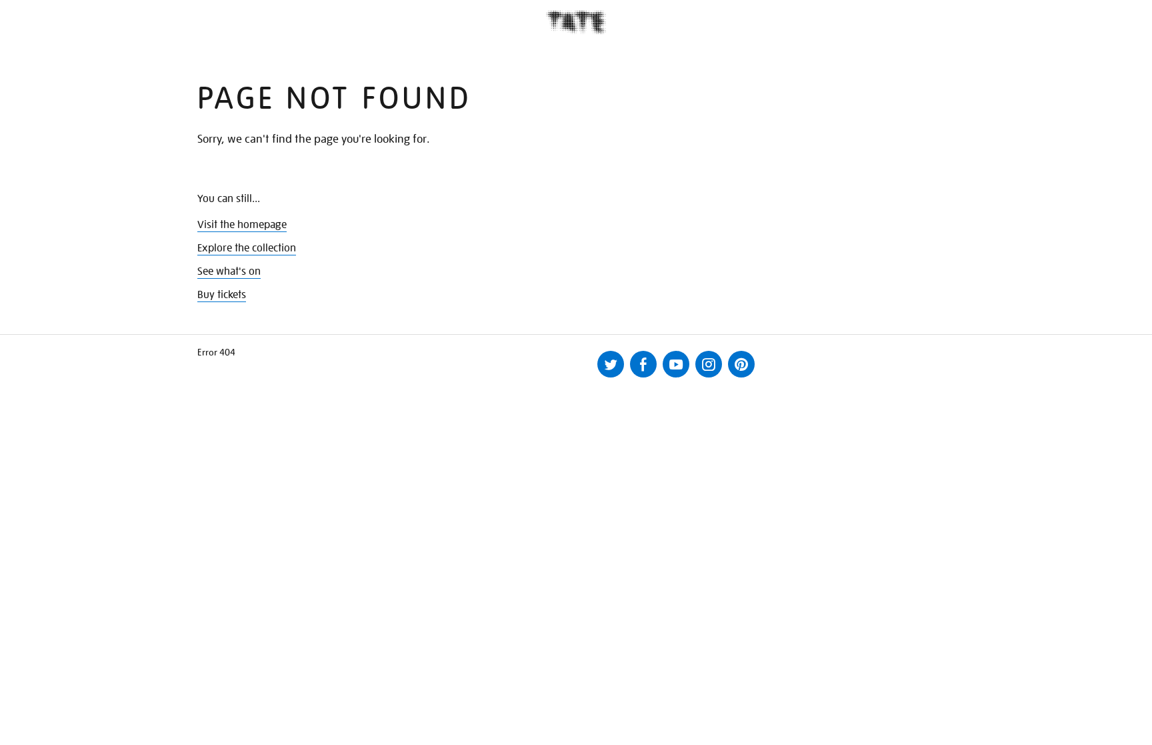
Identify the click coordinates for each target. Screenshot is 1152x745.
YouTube (676, 364)
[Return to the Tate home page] (576, 22)
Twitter (610, 364)
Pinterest (741, 364)
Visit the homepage (242, 224)
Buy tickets (221, 294)
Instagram (708, 364)
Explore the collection (246, 248)
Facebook (643, 364)
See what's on (229, 271)
